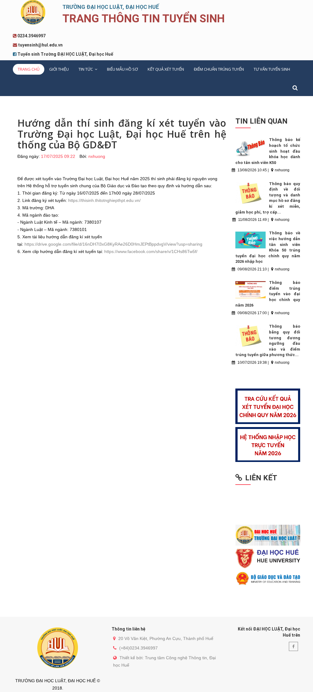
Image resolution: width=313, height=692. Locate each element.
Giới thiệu (59, 69)
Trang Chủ (28, 69)
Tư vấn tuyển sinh (272, 69)
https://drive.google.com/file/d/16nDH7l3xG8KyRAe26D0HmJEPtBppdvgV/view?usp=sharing (113, 244)
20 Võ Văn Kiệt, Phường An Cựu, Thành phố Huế (165, 638)
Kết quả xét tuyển (166, 69)
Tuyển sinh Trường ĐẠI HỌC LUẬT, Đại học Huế (65, 54)
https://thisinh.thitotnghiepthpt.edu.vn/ (104, 200)
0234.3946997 (31, 35)
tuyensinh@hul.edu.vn (40, 45)
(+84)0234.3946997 (138, 647)
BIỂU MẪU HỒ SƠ (122, 69)
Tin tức (86, 69)
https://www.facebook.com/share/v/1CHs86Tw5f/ (150, 251)
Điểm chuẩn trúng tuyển (219, 69)
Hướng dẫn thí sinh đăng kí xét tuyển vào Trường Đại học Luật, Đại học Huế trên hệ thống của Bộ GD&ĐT (121, 133)
